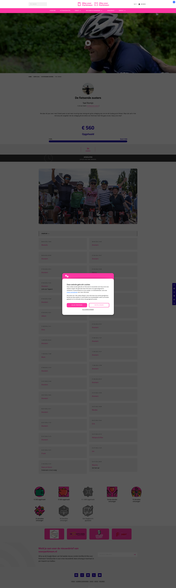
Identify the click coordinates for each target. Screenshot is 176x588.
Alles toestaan (77, 305)
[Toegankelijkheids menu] (174, 2)
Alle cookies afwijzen (88, 309)
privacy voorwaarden (72, 292)
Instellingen (99, 305)
